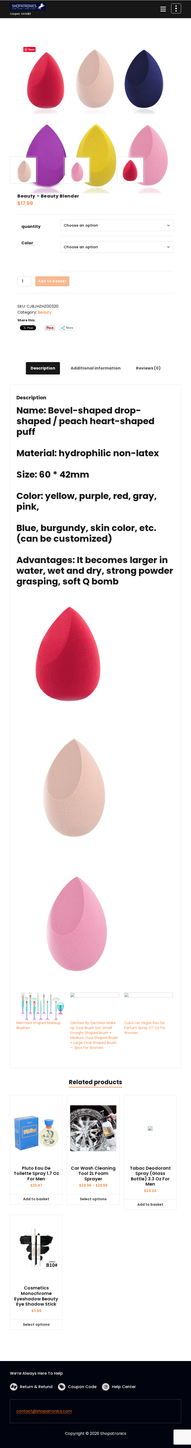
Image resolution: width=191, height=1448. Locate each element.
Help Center (124, 1387)
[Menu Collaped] (163, 9)
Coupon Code (82, 1387)
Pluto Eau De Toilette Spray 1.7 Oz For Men (36, 1173)
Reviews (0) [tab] (148, 368)
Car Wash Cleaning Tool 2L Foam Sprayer (93, 1173)
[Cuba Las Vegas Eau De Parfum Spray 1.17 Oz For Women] (148, 1006)
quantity (31, 226)
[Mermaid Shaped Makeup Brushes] (40, 1006)
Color (27, 243)
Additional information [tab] (96, 368)
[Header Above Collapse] (176, 8)
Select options (93, 1199)
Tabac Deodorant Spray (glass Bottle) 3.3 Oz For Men (150, 1176)
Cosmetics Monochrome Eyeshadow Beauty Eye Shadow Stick (36, 1296)
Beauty (44, 312)
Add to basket (52, 281)
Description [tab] (43, 368)
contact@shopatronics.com (44, 1411)
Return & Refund (36, 1387)
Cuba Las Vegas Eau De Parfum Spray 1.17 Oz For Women (145, 1027)
